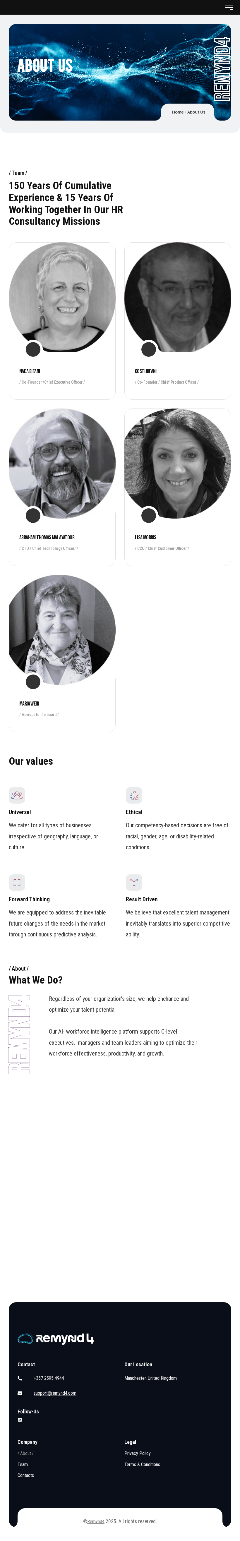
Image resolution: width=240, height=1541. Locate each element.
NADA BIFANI (29, 371)
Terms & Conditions (142, 1464)
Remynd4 (95, 1521)
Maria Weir (29, 703)
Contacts (26, 1475)
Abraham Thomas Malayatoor (46, 537)
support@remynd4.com (55, 1393)
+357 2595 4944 (49, 1378)
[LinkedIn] (20, 1420)
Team (23, 1464)
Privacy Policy (137, 1453)
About (25, 1453)
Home (178, 112)
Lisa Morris (145, 537)
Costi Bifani (146, 371)
